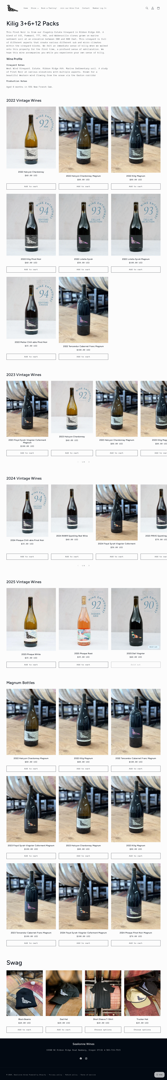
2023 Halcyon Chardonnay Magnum (116, 440)
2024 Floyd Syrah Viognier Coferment (116, 544)
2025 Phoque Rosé (83, 653)
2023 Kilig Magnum (135, 845)
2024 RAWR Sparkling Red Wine (72, 536)
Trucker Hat (142, 1019)
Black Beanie (24, 1019)
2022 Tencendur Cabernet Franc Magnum (83, 346)
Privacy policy (55, 1075)
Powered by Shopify (37, 1075)
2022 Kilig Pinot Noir (31, 259)
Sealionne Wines (21, 1075)
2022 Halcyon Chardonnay (31, 172)
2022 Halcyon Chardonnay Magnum (83, 176)
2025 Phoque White (31, 654)
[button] (34, 8)
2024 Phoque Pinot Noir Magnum (136, 933)
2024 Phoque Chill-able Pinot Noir (27, 540)
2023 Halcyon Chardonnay (72, 436)
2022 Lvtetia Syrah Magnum (136, 259)
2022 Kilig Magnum (135, 176)
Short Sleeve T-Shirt (103, 1019)
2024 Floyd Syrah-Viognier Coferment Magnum (83, 933)
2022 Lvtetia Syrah (83, 259)
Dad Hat (64, 1019)
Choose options (103, 1030)
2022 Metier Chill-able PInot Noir (31, 342)
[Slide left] (78, 462)
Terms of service (88, 1075)
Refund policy (71, 1075)
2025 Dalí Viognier (136, 653)
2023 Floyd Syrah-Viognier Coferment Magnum (27, 441)
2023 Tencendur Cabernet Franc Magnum (31, 933)
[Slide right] (89, 462)
